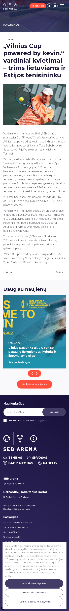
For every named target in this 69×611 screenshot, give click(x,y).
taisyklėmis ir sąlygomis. (35, 420)
